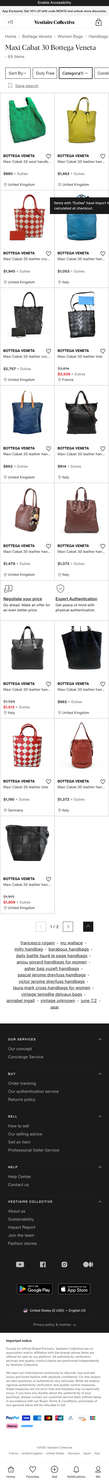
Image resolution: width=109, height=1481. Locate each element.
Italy (97, 1453)
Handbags (98, 36)
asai (54, 1007)
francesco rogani (38, 943)
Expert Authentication (76, 599)
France (13, 1453)
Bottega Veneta (37, 36)
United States (55, 1453)
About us (16, 1211)
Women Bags (70, 36)
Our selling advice (25, 1134)
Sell (12, 1116)
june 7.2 (89, 1001)
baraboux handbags (68, 949)
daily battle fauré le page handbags (51, 956)
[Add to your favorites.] (48, 156)
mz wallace (71, 943)
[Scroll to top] (88, 927)
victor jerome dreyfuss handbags (52, 981)
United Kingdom (32, 1453)
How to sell (18, 1126)
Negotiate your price (22, 599)
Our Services (22, 1039)
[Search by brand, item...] (10, 22)
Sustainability (21, 1219)
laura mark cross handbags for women (51, 988)
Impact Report (21, 1227)
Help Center (19, 1176)
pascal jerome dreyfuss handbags (52, 975)
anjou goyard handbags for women (51, 962)
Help (13, 1167)
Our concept (20, 1049)
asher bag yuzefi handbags (51, 968)
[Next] (68, 927)
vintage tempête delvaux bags (51, 994)
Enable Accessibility (54, 2)
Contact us (18, 1185)
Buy (12, 1074)
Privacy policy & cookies (52, 1324)
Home (10, 36)
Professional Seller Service (33, 1150)
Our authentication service (33, 1091)
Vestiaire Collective (30, 1202)
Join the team (21, 1235)
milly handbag (28, 949)
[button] (98, 22)
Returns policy (21, 1099)
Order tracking (22, 1083)
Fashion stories (22, 1243)
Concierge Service (25, 1057)
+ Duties (21, 173)
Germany (74, 1453)
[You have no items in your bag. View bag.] (98, 22)
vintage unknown (58, 1001)
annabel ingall (21, 1001)
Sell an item (19, 1142)
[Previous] (41, 927)
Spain (87, 1453)
